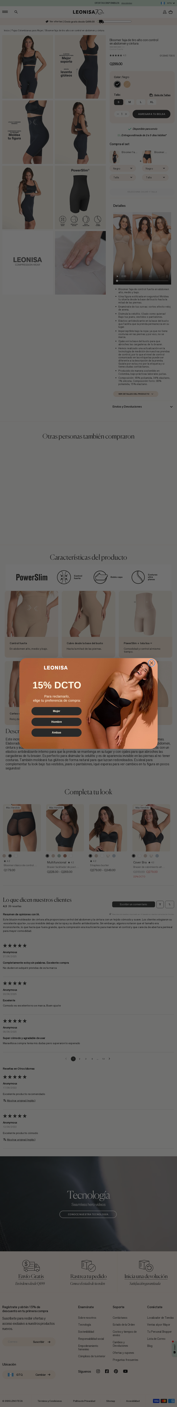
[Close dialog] (151, 663)
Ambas (56, 732)
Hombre (56, 721)
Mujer (56, 711)
